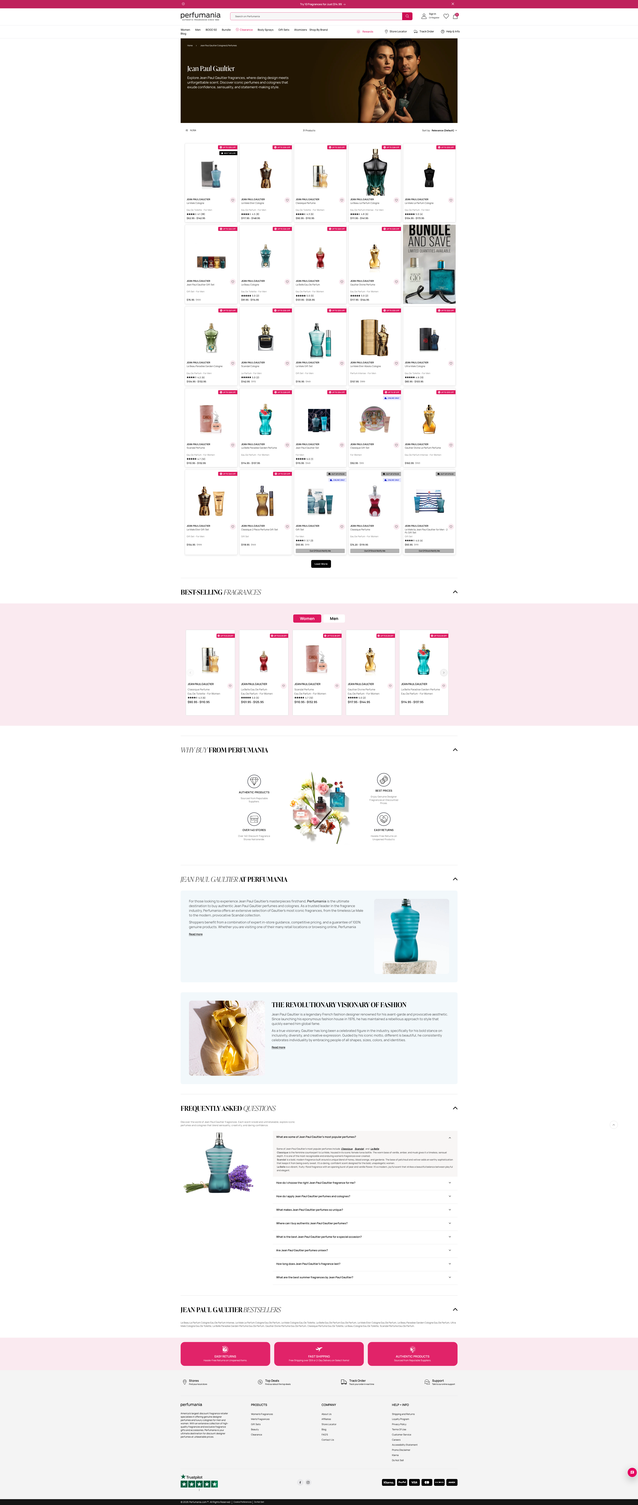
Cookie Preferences (243, 1501)
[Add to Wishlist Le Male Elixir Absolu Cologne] (396, 363)
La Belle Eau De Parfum (254, 689)
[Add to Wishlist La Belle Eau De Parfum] (342, 282)
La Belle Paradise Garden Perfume (420, 689)
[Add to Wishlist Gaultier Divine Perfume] (396, 282)
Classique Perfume (199, 689)
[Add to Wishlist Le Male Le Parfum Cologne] (451, 200)
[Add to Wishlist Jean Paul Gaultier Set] (342, 445)
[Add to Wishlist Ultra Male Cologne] (451, 363)
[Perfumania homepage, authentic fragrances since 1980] (201, 16)
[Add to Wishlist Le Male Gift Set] (342, 363)
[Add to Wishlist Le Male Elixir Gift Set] (233, 527)
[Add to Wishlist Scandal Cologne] (287, 363)
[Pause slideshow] (183, 4)
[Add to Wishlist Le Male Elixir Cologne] (287, 200)
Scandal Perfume (304, 689)
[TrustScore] (199, 1482)
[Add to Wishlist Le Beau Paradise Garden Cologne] (233, 363)
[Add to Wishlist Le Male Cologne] (233, 200)
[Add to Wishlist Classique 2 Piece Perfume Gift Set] (287, 527)
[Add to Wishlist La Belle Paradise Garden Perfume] (287, 445)
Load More (321, 563)
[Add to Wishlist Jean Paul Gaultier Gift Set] (233, 282)
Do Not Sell (259, 1501)
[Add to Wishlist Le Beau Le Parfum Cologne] (396, 200)
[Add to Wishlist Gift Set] (342, 527)
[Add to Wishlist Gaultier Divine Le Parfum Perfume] (451, 445)
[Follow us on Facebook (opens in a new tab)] (300, 1482)
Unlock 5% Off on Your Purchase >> (320, 4)
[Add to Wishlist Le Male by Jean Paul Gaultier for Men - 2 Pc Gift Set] (451, 527)
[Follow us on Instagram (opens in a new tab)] (308, 1482)
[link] (614, 1125)
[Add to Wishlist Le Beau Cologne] (287, 282)
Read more (196, 934)
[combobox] (439, 130)
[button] (430, 16)
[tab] (307, 618)
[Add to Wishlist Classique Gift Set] (396, 445)
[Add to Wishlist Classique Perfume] (342, 200)
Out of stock (320, 550)
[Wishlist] (447, 16)
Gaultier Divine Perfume (361, 689)
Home (190, 45)
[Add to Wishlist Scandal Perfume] (233, 445)
